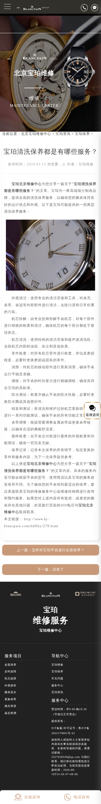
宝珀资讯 (63, 134)
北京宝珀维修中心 (36, 134)
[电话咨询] (86, 7)
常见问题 (57, 678)
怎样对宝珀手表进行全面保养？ (58, 550)
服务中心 (57, 685)
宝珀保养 (82, 134)
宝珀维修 (57, 664)
